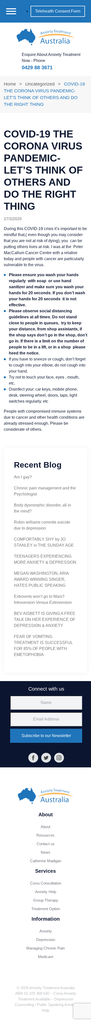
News (45, 852)
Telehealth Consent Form (57, 11)
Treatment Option (45, 909)
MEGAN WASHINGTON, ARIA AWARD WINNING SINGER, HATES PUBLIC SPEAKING (41, 579)
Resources (45, 835)
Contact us (46, 844)
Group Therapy (45, 900)
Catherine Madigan (45, 861)
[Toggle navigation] (11, 11)
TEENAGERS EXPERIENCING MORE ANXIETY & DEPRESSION (45, 559)
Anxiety (45, 931)
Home (10, 84)
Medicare (45, 957)
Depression (45, 939)
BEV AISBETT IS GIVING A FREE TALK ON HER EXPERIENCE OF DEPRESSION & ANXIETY (44, 619)
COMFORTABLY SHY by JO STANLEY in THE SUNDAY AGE (44, 542)
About (45, 827)
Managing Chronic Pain (45, 948)
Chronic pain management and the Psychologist (45, 491)
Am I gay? (23, 477)
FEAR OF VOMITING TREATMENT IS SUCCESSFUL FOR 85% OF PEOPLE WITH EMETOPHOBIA (43, 645)
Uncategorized (40, 84)
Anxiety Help (45, 892)
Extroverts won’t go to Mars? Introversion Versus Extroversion (43, 599)
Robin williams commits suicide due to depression (42, 525)
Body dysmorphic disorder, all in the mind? (42, 508)
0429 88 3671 (37, 67)
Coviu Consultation (45, 883)
